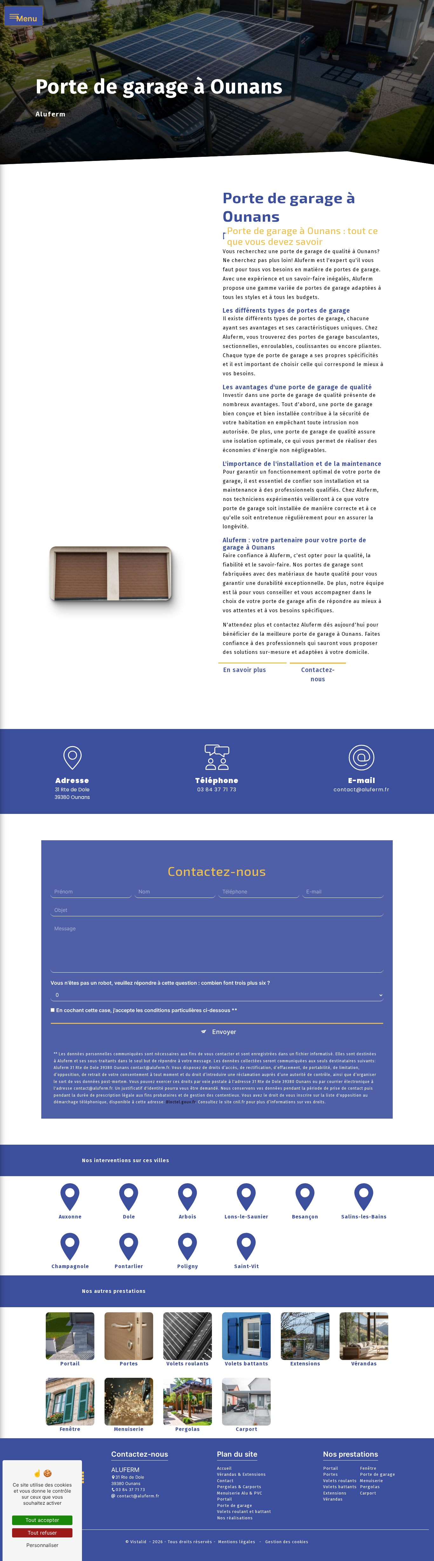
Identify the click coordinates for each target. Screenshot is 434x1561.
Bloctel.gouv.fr (180, 1102)
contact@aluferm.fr (362, 789)
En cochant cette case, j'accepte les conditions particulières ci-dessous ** (146, 1010)
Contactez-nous (318, 674)
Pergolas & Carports (239, 1486)
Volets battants (340, 1486)
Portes (330, 1474)
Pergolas (370, 1486)
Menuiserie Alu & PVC (239, 1493)
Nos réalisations (235, 1518)
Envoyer (224, 1031)
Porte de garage (234, 1505)
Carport (368, 1493)
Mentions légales (237, 1541)
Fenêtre (368, 1468)
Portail (224, 1499)
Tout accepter (42, 1520)
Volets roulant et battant (244, 1511)
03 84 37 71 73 (216, 789)
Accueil (224, 1468)
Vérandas (333, 1499)
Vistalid (139, 1541)
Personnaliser (42, 1545)
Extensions (335, 1493)
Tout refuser (42, 1533)
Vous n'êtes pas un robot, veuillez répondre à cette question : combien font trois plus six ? (160, 982)
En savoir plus (244, 670)
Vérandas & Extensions (241, 1474)
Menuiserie (371, 1480)
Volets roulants (340, 1480)
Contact (225, 1480)
